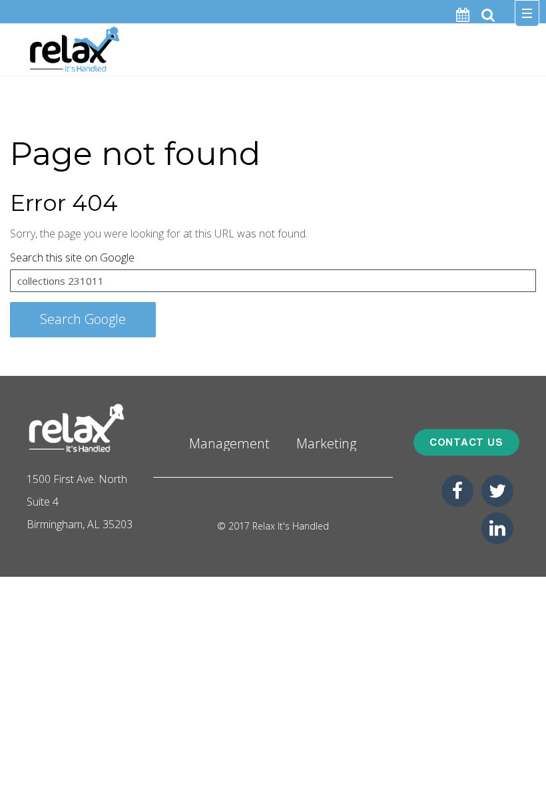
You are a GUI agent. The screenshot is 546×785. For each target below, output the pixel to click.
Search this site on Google (72, 257)
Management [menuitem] (229, 442)
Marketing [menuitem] (326, 442)
